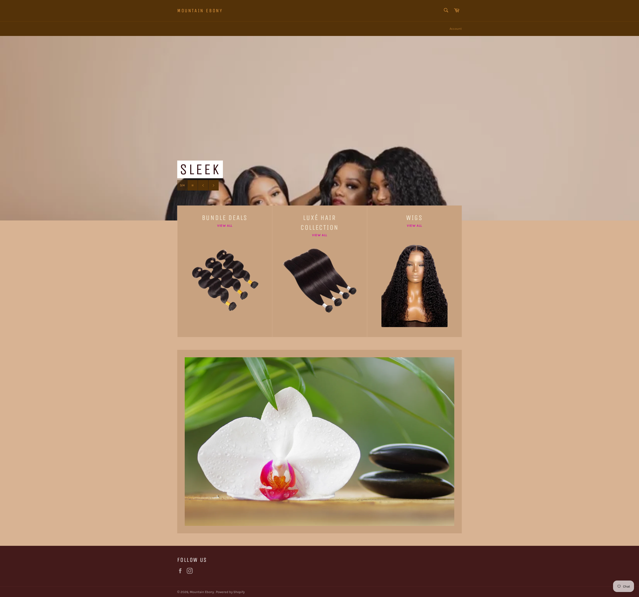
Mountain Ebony (200, 10)
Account (456, 28)
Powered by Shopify (230, 592)
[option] (319, 128)
